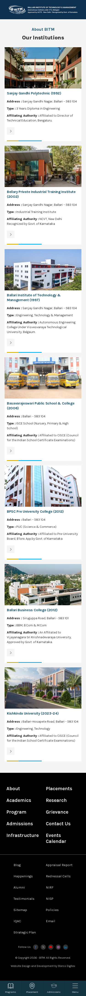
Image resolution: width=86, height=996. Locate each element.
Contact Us (58, 823)
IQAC (17, 921)
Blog (17, 865)
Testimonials (24, 899)
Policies (52, 910)
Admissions (19, 823)
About (13, 788)
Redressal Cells (58, 876)
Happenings (23, 876)
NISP (49, 899)
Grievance (57, 812)
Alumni (19, 887)
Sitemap (20, 910)
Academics (18, 800)
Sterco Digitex (66, 966)
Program (16, 812)
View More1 (43, 195)
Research (56, 800)
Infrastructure (22, 835)
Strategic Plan (25, 932)
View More (43, 94)
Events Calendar (56, 838)
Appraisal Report (59, 865)
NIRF (49, 887)
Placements (59, 788)
